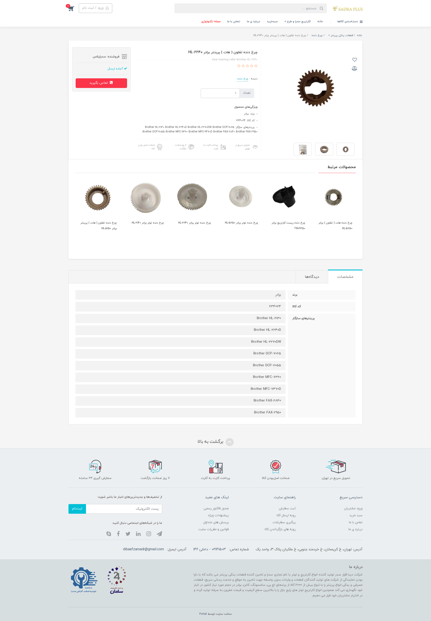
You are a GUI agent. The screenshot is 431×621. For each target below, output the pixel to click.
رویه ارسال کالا (286, 515)
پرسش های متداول (216, 522)
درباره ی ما (253, 22)
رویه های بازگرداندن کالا (280, 529)
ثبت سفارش (287, 508)
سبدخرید (272, 22)
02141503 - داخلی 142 (209, 549)
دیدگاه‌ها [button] (312, 277)
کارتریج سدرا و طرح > (297, 22)
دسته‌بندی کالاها (348, 22)
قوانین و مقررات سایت (213, 529)
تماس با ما (233, 22)
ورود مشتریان (353, 508)
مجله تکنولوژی (210, 22)
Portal (203, 614)
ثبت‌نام (77, 508)
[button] (95, 8)
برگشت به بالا (211, 442)
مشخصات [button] (345, 277)
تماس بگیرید (99, 83)
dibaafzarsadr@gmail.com (143, 549)
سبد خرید (356, 515)
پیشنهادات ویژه (218, 515)
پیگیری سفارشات (284, 522)
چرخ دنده (242, 79)
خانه (320, 22)
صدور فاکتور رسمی (216, 508)
